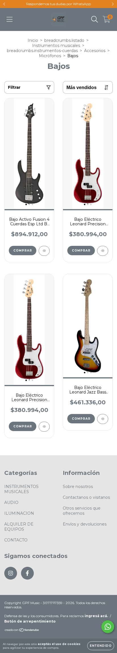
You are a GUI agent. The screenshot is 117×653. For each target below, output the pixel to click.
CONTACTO (16, 540)
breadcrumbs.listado (64, 40)
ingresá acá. (96, 616)
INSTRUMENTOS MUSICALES (21, 489)
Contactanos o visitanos (86, 497)
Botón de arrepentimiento (30, 621)
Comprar (22, 250)
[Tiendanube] (22, 631)
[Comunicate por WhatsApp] (107, 626)
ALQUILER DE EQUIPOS (19, 527)
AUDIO (11, 502)
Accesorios (94, 50)
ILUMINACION (19, 513)
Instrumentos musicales (56, 45)
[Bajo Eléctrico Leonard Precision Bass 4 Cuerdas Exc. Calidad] (102, 251)
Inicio (33, 40)
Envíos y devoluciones (84, 524)
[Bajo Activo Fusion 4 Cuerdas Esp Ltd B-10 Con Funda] (44, 251)
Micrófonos (50, 55)
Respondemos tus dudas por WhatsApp (58, 4)
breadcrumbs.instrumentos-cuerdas (42, 50)
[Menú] (9, 19)
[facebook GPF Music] (27, 573)
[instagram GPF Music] (10, 573)
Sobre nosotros (78, 486)
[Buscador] (94, 19)
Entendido (101, 646)
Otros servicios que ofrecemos (82, 511)
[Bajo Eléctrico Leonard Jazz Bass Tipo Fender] (102, 419)
